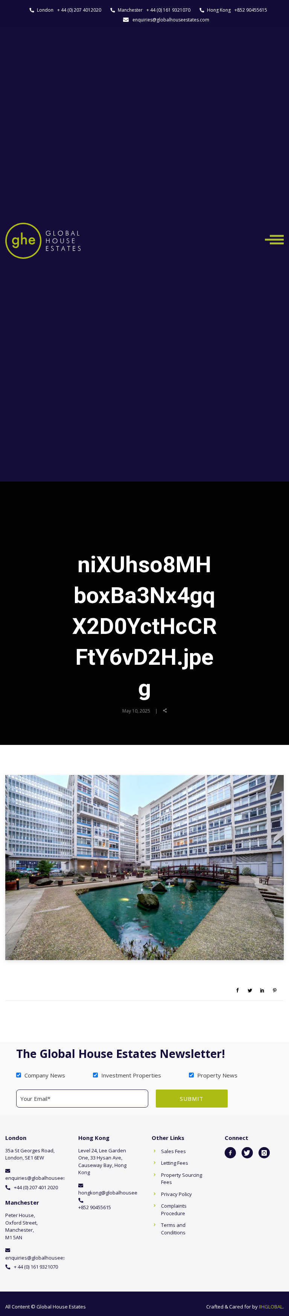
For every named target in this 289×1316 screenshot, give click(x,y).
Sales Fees (173, 1151)
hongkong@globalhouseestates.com (120, 1192)
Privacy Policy (176, 1194)
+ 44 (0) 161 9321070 (168, 10)
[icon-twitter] (247, 1152)
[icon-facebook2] (230, 1152)
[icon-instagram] (264, 1152)
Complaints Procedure (174, 1209)
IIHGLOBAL (271, 1306)
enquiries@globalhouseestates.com (170, 20)
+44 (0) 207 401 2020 (36, 1187)
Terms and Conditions (173, 1229)
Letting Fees (174, 1162)
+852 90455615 (250, 10)
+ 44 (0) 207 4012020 (79, 10)
